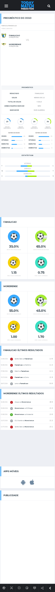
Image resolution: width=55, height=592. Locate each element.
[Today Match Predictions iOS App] (32, 483)
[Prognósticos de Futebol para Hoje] (3, 587)
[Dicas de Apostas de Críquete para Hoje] (11, 587)
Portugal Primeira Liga (9, 25)
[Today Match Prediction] (27, 5)
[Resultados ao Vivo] (34, 587)
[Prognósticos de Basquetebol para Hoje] (26, 587)
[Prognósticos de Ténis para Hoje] (19, 587)
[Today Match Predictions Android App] (23, 483)
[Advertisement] (27, 66)
